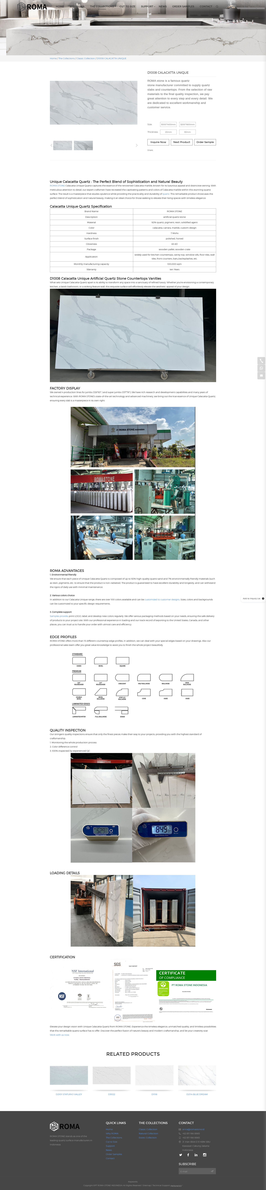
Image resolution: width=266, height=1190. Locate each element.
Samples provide (59, 616)
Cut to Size (127, 6)
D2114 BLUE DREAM (197, 1094)
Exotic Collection (148, 1137)
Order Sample (205, 142)
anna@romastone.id (193, 1129)
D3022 (111, 1094)
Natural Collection (148, 1133)
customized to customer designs (162, 599)
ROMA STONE (57, 185)
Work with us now (59, 1035)
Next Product (181, 142)
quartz (166, 194)
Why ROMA (77, 6)
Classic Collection (85, 58)
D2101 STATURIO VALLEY (69, 1094)
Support (147, 6)
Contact (206, 6)
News (163, 6)
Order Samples (183, 6)
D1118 (154, 1094)
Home (60, 6)
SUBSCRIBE (187, 1164)
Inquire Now (158, 142)
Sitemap (147, 1185)
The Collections (102, 6)
